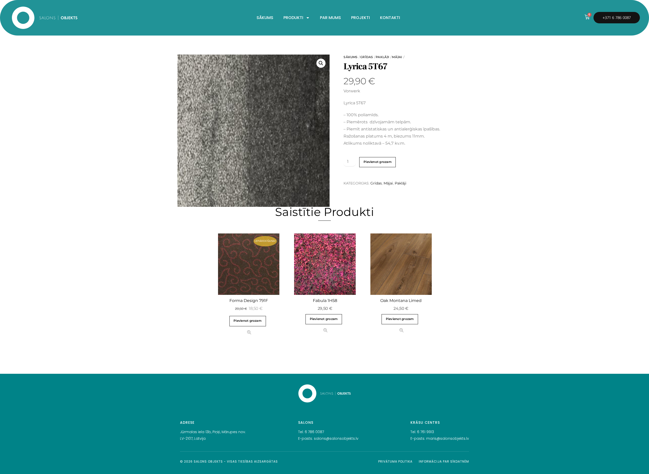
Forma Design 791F (248, 300)
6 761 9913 (425, 431)
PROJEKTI (360, 18)
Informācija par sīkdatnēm (444, 461)
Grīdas (366, 57)
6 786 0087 (314, 431)
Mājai (397, 57)
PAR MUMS (330, 18)
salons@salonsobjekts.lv (336, 438)
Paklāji (382, 57)
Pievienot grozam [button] (247, 321)
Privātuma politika (395, 461)
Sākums (350, 57)
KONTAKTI (390, 18)
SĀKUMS (265, 18)
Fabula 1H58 (325, 300)
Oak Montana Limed (401, 300)
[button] (321, 63)
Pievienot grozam (378, 162)
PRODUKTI (293, 18)
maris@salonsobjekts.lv (447, 438)
